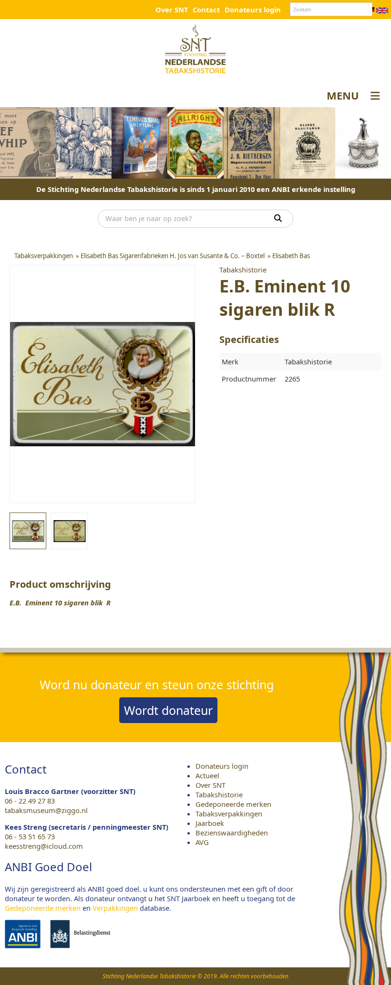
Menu (343, 95)
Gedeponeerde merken (233, 804)
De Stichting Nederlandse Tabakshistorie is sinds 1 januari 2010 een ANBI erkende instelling (195, 189)
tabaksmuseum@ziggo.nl (46, 810)
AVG (202, 842)
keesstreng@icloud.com (44, 846)
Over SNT (171, 9)
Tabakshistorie (219, 794)
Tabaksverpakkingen (229, 813)
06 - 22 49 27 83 (30, 800)
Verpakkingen (115, 908)
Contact (206, 9)
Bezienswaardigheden (232, 832)
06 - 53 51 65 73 (30, 836)
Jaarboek (210, 823)
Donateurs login (253, 9)
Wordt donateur (168, 710)
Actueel (207, 775)
